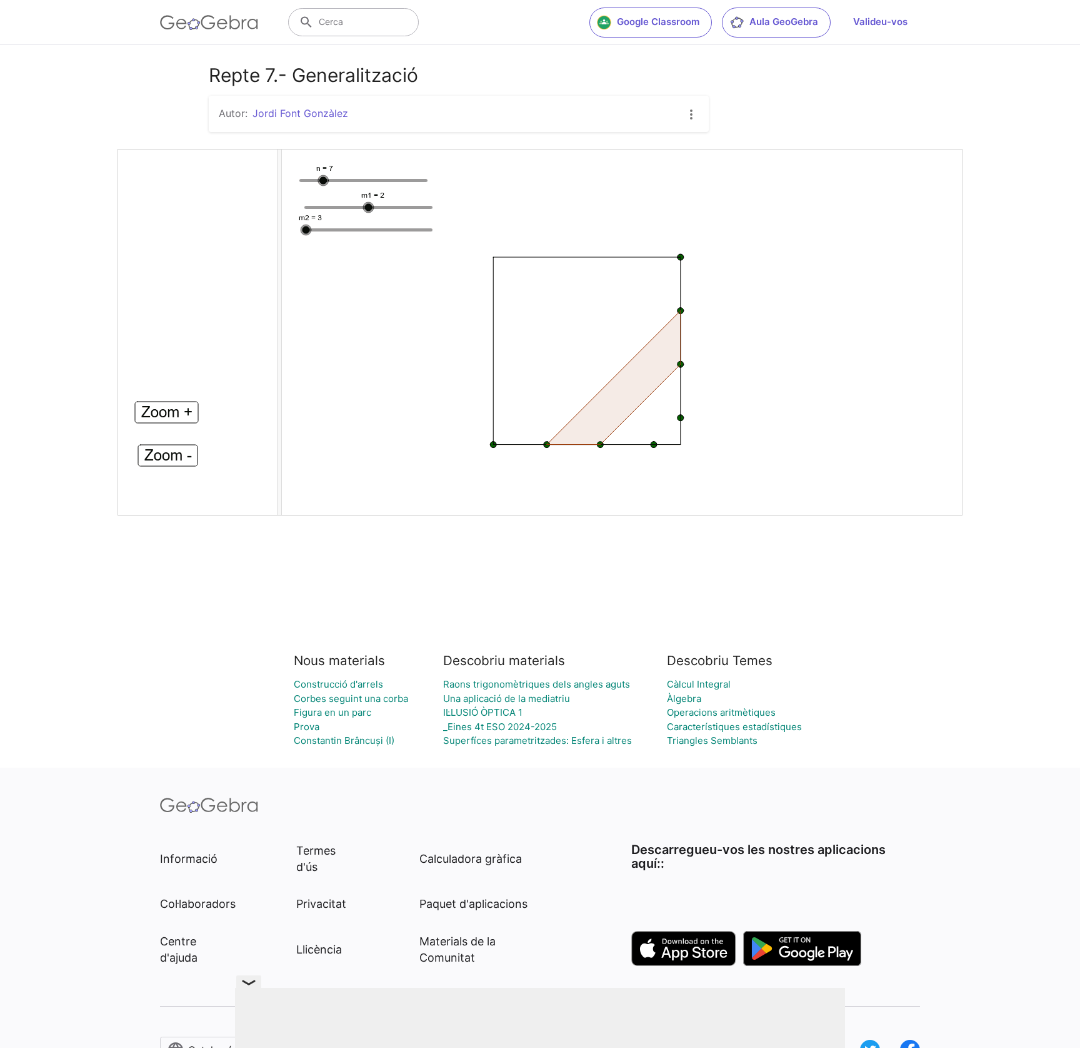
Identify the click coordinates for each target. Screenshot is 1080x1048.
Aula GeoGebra (783, 22)
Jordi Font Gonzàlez (300, 113)
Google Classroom (658, 22)
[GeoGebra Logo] (209, 22)
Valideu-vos (880, 22)
